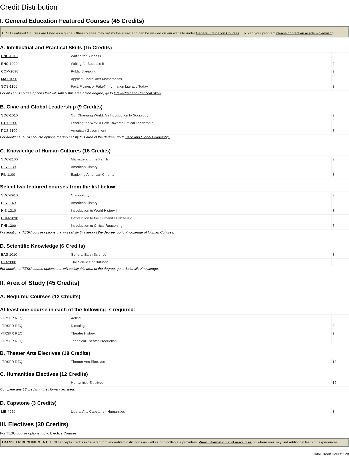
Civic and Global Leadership (147, 137)
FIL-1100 (8, 174)
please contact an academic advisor (304, 33)
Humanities (57, 389)
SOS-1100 (9, 86)
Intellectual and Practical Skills (137, 93)
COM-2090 (9, 71)
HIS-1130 (8, 167)
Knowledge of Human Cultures (149, 232)
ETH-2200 (9, 123)
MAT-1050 (9, 79)
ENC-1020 (9, 64)
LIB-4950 (8, 411)
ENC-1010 (9, 56)
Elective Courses (63, 433)
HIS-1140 (8, 203)
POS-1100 (9, 130)
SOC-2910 (9, 195)
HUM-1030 (9, 218)
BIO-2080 (8, 262)
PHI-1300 (8, 226)
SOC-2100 (9, 159)
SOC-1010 (9, 115)
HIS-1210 (8, 210)
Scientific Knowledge (141, 269)
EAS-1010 (9, 254)
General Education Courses (217, 33)
